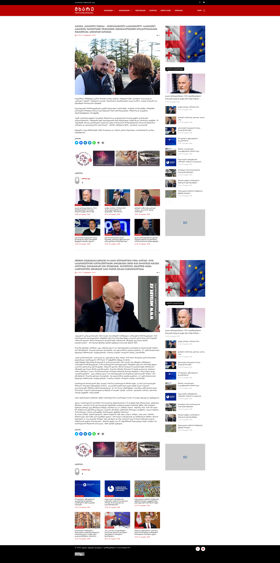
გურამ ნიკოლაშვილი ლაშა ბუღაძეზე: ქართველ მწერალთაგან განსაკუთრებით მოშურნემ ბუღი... (117, 240)
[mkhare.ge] (77, 180)
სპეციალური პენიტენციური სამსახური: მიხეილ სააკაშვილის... (190, 161)
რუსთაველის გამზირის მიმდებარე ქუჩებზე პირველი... (190, 192)
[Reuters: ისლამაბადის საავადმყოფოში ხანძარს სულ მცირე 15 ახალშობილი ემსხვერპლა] (170, 152)
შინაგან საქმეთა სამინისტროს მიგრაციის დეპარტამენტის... (188, 182)
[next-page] (170, 202)
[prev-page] (166, 202)
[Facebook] (199, 2)
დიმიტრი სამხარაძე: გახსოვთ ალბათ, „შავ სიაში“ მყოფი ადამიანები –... (145, 210)
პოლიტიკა (78, 204)
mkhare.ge (86, 179)
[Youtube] (203, 2)
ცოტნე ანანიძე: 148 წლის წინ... (189, 107)
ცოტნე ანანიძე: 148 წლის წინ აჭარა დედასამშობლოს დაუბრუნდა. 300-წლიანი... (115, 210)
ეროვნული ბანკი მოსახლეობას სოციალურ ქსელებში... (189, 171)
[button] (201, 10)
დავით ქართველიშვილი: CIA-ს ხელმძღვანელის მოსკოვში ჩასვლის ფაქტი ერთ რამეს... (86, 210)
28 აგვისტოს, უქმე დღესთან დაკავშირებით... (188, 140)
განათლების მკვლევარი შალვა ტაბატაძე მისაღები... (189, 129)
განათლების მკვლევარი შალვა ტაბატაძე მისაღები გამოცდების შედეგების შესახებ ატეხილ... (86, 240)
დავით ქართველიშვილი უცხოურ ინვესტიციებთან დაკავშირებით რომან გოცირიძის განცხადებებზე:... (147, 240)
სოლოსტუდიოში (123, 547)
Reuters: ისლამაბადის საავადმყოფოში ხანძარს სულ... (189, 150)
